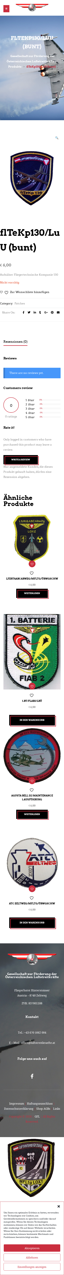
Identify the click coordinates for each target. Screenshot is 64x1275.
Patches (20, 303)
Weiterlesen (32, 593)
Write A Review (20, 459)
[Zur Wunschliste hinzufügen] (32, 563)
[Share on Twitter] (28, 312)
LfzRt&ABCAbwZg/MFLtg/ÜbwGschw (32, 578)
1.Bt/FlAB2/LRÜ (32, 700)
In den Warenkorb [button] (32, 720)
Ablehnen (32, 1257)
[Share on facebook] (22, 312)
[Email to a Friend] (57, 312)
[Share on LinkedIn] (34, 312)
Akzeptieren (32, 1248)
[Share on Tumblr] (39, 312)
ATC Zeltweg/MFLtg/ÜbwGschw (32, 903)
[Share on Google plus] (45, 312)
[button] (58, 1206)
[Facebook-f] (32, 1076)
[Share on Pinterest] (51, 312)
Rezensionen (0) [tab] (15, 342)
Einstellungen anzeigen (32, 1267)
